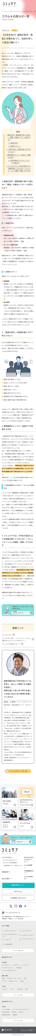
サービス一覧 (18, 995)
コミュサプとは (6, 635)
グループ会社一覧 (18, 950)
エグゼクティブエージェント (14, 978)
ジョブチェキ (15, 965)
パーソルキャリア (6, 939)
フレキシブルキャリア (7, 967)
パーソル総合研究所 (7, 944)
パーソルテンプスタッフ (25, 930)
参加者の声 (5, 872)
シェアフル (5, 989)
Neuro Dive (20, 989)
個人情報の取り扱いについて (21, 916)
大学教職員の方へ (28, 872)
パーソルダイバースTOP (7, 11)
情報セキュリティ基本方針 (15, 919)
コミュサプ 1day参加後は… (10, 863)
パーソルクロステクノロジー (26, 935)
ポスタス (21, 1012)
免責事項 (4, 919)
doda (3, 978)
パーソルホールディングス (9, 930)
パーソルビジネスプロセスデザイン (9, 935)
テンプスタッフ (6, 965)
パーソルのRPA (6, 1009)
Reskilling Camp (6, 1014)
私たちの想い (6, 879)
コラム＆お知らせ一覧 (27, 11)
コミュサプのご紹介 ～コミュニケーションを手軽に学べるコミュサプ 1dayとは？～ (16, 639)
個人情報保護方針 (7, 916)
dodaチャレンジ (13, 981)
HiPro (26, 989)
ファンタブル (25, 965)
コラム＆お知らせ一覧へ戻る (18, 771)
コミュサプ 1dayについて (10, 860)
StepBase (15, 1014)
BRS (25, 978)
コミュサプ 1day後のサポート (11, 644)
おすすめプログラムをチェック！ (28, 859)
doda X (22, 981)
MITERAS (14, 1012)
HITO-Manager (5, 1012)
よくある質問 (28, 865)
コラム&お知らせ (28, 877)
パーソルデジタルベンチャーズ (26, 939)
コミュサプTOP (17, 11)
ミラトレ (12, 989)
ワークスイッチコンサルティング (20, 1009)
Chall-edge (18, 967)
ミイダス (4, 981)
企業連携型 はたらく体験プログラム (13, 865)
